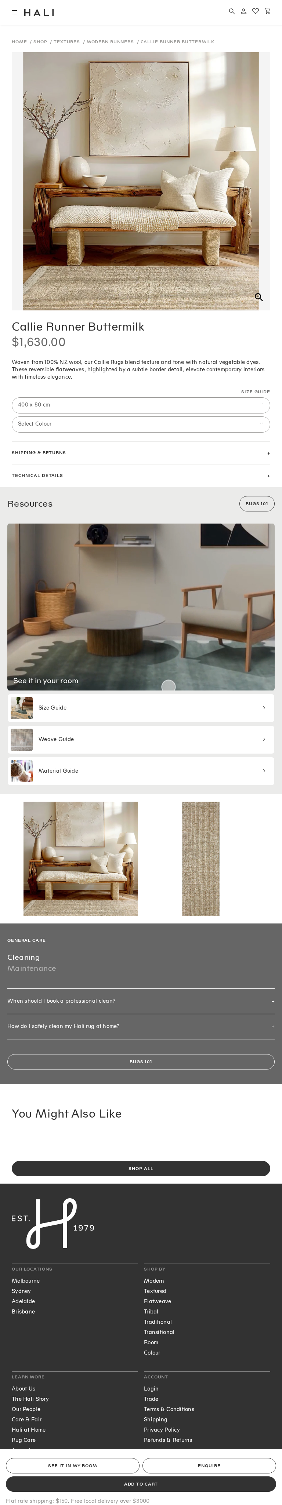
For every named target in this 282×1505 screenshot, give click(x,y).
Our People (26, 1409)
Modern (154, 1281)
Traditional (158, 1322)
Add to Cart (141, 1484)
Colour (152, 1353)
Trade (151, 1399)
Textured (155, 1291)
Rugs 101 (257, 504)
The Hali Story (30, 1399)
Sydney (21, 1291)
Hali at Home (29, 1430)
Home (20, 42)
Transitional (159, 1332)
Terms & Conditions (169, 1409)
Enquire (209, 1466)
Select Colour (35, 424)
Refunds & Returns (168, 1440)
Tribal (151, 1312)
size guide (255, 392)
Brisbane (23, 1312)
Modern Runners (111, 42)
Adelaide (23, 1301)
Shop (40, 42)
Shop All (141, 1168)
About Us (23, 1389)
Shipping (155, 1420)
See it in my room (72, 1466)
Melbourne (26, 1281)
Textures (68, 42)
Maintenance (31, 968)
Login (151, 1389)
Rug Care (24, 1440)
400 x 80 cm (34, 405)
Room (151, 1343)
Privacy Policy (162, 1430)
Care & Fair (26, 1420)
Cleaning (23, 957)
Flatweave (157, 1301)
